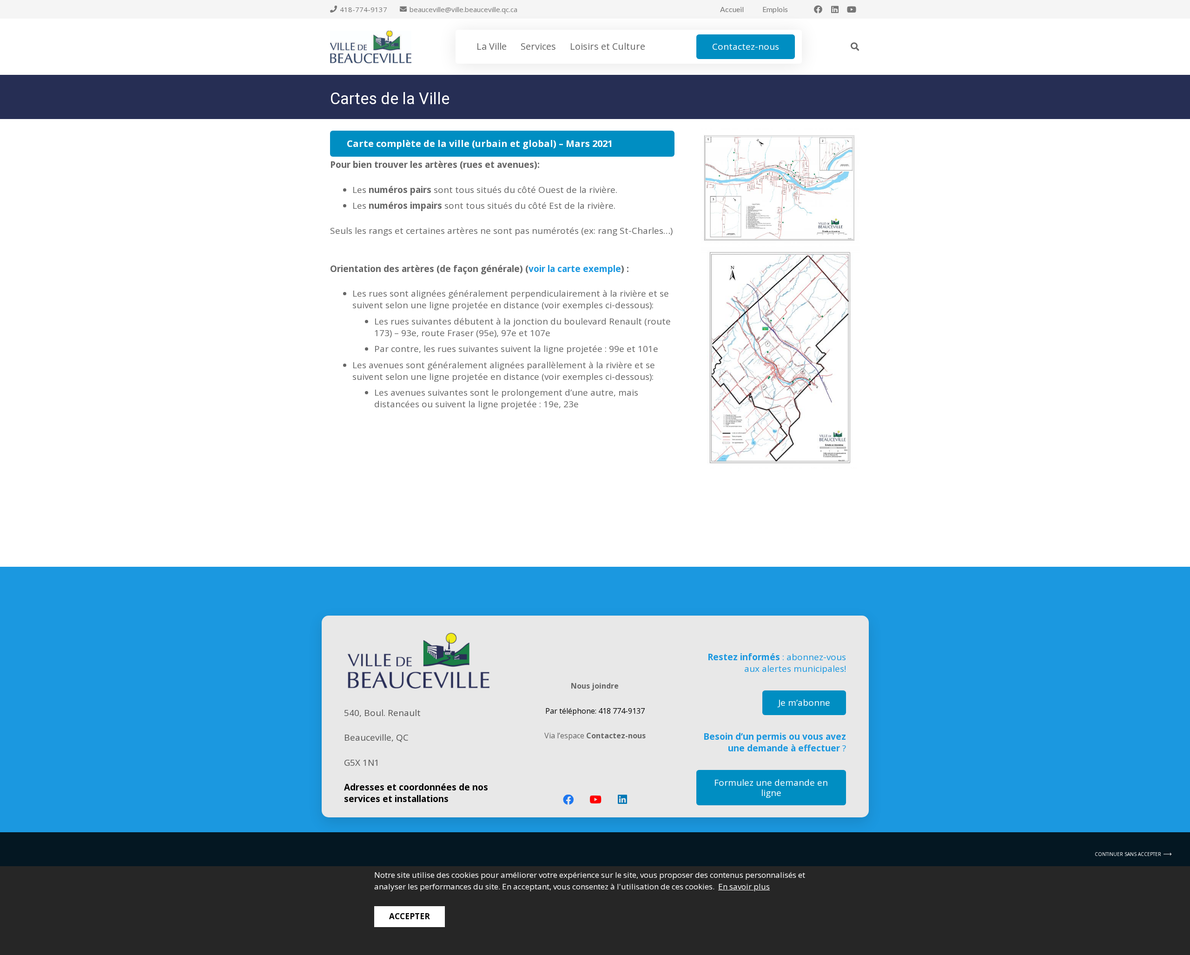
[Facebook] (818, 9)
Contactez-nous (616, 735)
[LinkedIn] (834, 9)
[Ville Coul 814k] (370, 47)
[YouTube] (851, 9)
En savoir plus (744, 886)
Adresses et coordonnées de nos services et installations (416, 793)
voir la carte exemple (575, 269)
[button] (512, 46)
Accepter (409, 916)
